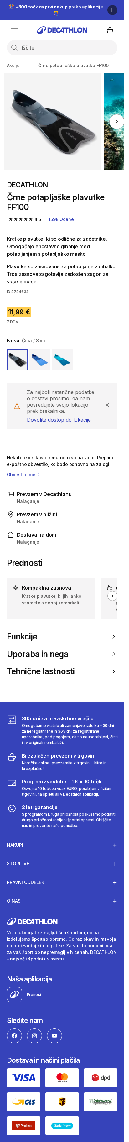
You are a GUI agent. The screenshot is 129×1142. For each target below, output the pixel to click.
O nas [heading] (14, 900)
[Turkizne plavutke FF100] (52, 121)
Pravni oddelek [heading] (25, 882)
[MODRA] (39, 359)
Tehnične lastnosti (41, 671)
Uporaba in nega (37, 654)
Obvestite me (22, 474)
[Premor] (112, 10)
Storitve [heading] (18, 863)
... (29, 65)
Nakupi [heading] (15, 845)
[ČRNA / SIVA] (17, 359)
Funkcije (22, 636)
